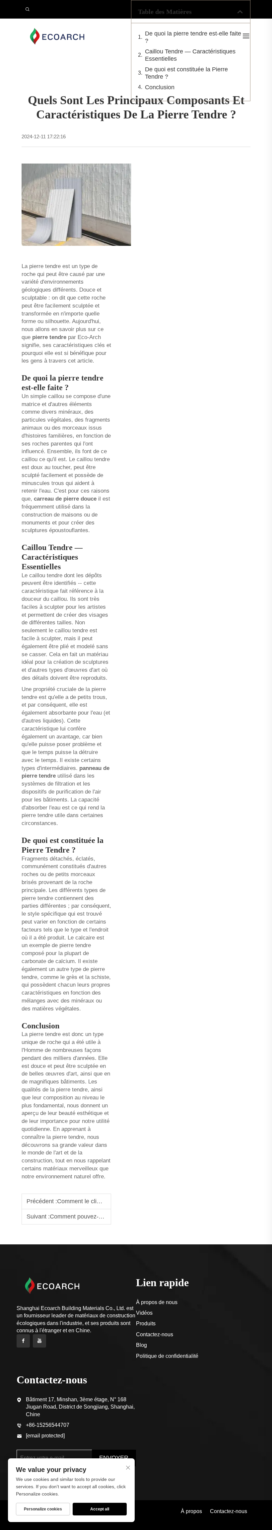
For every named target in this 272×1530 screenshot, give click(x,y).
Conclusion (159, 87)
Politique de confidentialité (167, 1356)
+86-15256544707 (47, 1425)
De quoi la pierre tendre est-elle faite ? (193, 37)
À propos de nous (156, 1302)
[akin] (57, 35)
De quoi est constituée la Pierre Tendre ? (186, 73)
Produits (146, 1323)
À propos (191, 1511)
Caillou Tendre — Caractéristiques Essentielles (190, 55)
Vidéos (144, 1313)
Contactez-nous (154, 1334)
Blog (141, 1345)
